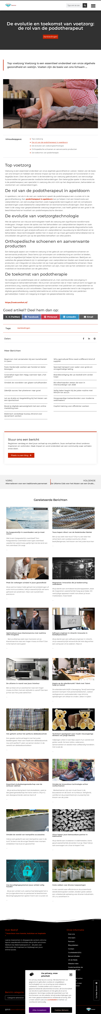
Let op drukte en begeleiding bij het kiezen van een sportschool (25, 399)
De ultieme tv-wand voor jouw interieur (22, 683)
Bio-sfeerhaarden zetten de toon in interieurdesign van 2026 (69, 384)
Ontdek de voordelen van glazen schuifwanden (25, 383)
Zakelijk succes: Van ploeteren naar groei (22, 390)
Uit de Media (72, 960)
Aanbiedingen (50, 37)
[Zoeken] (85, 5)
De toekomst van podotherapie (45, 153)
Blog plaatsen (73, 945)
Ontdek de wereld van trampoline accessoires (25, 835)
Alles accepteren (39, 1010)
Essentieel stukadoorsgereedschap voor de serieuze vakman (24, 785)
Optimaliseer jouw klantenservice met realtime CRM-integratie (26, 634)
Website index (73, 963)
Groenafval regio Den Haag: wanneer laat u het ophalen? (25, 376)
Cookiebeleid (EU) (74, 952)
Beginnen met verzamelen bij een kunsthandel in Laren (25, 360)
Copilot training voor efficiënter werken (71, 406)
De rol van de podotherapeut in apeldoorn (50, 142)
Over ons (71, 934)
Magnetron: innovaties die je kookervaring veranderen (69, 583)
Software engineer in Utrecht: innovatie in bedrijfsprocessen (69, 634)
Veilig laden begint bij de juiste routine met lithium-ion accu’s (73, 391)
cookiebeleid (52, 1000)
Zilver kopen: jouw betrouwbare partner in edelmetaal (70, 835)
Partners (71, 941)
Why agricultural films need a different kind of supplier (74, 360)
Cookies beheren (62, 1010)
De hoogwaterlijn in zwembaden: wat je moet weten (25, 533)
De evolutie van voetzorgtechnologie (48, 146)
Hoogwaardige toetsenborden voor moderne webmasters (74, 399)
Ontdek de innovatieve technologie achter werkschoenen (70, 785)
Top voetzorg (37, 139)
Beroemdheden (74, 956)
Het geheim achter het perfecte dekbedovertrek (26, 734)
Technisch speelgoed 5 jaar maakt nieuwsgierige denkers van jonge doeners (72, 734)
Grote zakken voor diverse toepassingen (69, 885)
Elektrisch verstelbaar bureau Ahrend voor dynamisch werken (23, 415)
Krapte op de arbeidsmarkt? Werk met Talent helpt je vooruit (71, 684)
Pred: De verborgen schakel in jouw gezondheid (26, 583)
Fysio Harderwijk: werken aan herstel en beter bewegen (25, 368)
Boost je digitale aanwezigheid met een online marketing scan (25, 407)
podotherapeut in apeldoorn (39, 199)
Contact (71, 949)
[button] (71, 974)
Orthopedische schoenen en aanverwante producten (54, 149)
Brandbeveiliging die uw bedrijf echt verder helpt (73, 376)
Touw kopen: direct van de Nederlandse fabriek (72, 532)
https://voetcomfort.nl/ (16, 302)
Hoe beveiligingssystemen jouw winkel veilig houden (25, 886)
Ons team (71, 938)
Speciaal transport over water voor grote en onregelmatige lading (73, 368)
